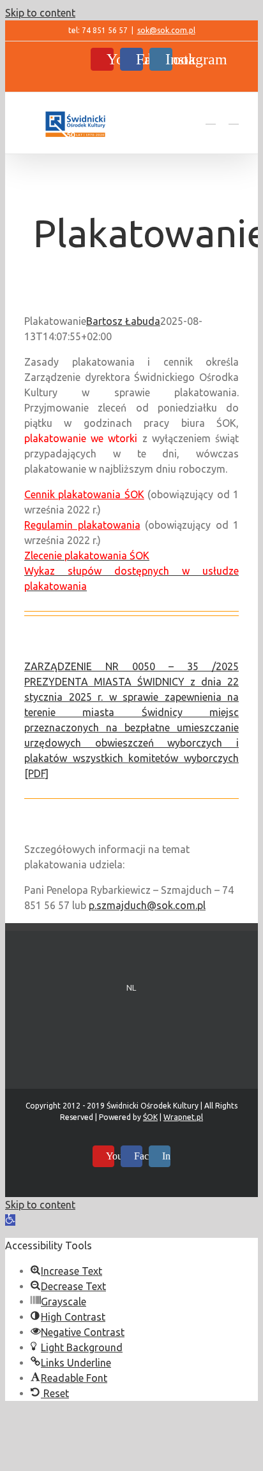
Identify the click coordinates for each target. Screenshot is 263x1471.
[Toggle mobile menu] (234, 118)
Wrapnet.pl (183, 1117)
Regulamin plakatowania (82, 525)
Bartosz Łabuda (123, 321)
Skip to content (40, 12)
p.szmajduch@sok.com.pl (147, 905)
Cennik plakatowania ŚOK (84, 494)
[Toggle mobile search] (211, 118)
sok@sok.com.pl (166, 30)
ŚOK (150, 1117)
